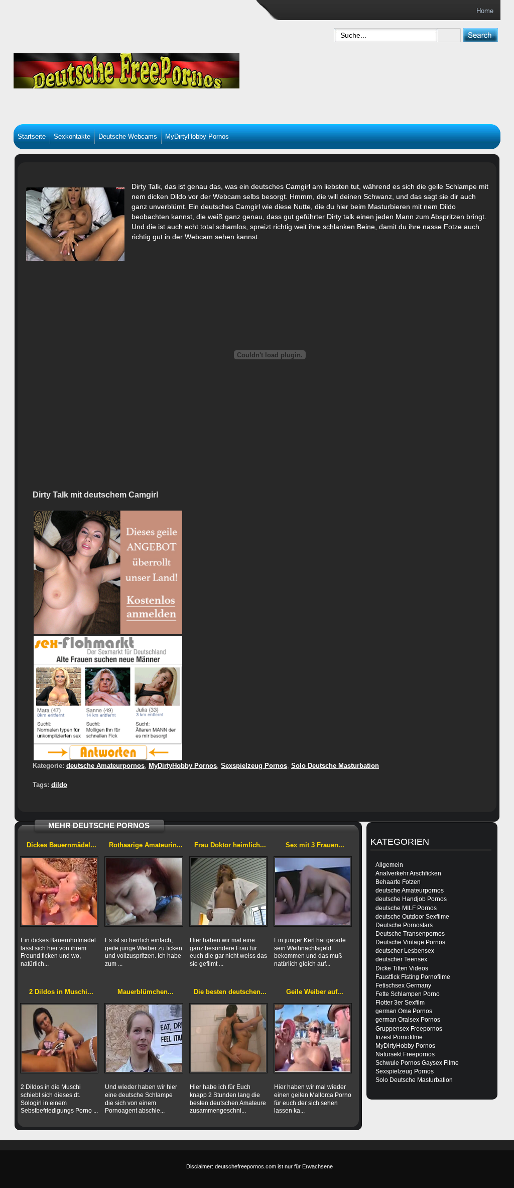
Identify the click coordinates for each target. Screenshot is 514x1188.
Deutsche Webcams (127, 136)
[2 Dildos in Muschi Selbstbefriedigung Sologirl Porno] (59, 1038)
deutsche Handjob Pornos (411, 899)
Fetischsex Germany (403, 985)
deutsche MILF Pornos (406, 908)
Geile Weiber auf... (314, 992)
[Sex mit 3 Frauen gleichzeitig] (313, 891)
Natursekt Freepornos (405, 1054)
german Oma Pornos (403, 1011)
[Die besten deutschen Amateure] (228, 1038)
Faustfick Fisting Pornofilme (412, 976)
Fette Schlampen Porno (407, 994)
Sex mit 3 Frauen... (315, 845)
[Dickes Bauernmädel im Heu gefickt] (59, 891)
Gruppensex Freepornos (408, 1028)
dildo (59, 784)
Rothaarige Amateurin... (146, 845)
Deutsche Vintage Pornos (410, 942)
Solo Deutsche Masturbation (335, 765)
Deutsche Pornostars (404, 925)
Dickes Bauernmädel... (61, 845)
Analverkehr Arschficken (408, 873)
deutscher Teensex (401, 959)
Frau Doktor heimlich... (230, 845)
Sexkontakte (72, 136)
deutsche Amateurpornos (105, 765)
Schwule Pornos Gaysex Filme (417, 1062)
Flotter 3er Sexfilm (400, 1002)
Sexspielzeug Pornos (254, 765)
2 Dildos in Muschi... (61, 992)
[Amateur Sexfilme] (160, 68)
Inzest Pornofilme (399, 1037)
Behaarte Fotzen (398, 881)
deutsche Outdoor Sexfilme (412, 916)
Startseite (32, 136)
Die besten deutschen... (230, 992)
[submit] (480, 35)
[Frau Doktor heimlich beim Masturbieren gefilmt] (228, 891)
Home (484, 11)
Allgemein (389, 864)
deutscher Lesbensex (404, 950)
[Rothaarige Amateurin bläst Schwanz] (143, 891)
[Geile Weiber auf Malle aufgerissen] (313, 1038)
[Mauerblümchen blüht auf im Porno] (143, 1038)
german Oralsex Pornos (407, 1019)
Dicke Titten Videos (401, 968)
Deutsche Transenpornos (410, 933)
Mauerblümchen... (145, 992)
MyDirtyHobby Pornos (197, 136)
